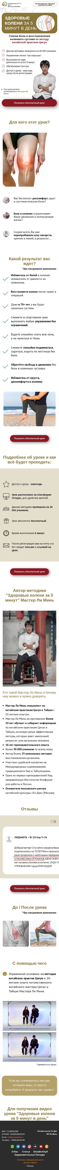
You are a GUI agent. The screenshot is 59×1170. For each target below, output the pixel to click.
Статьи (26, 1151)
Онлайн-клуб (40, 1151)
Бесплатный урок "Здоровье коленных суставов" (45, 4)
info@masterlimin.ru (15, 1137)
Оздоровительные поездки (29, 1155)
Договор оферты (30, 1163)
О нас (15, 1151)
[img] (18, 1146)
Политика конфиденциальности (30, 1160)
